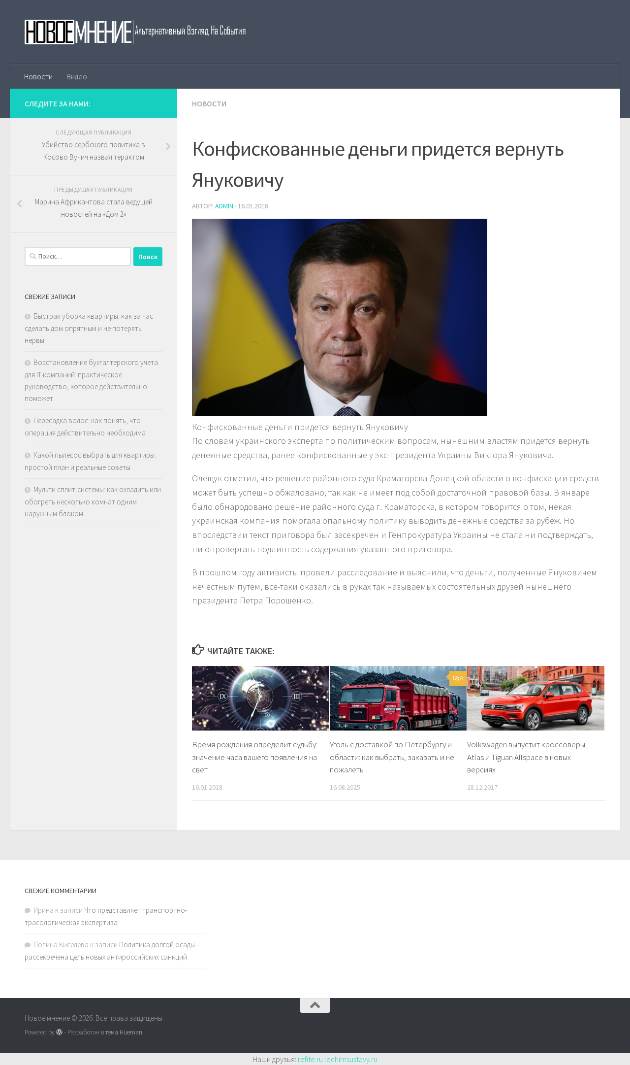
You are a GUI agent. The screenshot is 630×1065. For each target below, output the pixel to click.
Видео (76, 76)
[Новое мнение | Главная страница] (146, 32)
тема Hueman (123, 1032)
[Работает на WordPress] (59, 1032)
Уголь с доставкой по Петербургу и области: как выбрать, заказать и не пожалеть (392, 757)
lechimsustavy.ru (351, 1059)
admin (224, 205)
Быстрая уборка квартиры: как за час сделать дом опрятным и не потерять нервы (89, 328)
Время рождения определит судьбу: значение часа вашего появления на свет (254, 757)
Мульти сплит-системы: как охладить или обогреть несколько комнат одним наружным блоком (93, 501)
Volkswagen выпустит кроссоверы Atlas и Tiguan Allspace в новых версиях (526, 757)
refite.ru (310, 1059)
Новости (38, 76)
